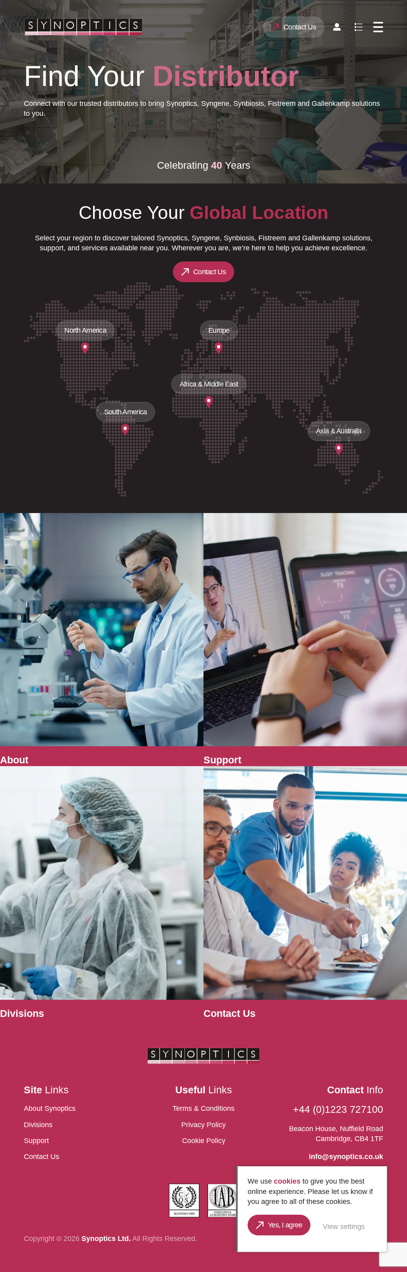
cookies (287, 1181)
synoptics (83, 27)
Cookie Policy (203, 1141)
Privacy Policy (203, 1125)
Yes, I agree (285, 1225)
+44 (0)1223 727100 (338, 1109)
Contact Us (299, 27)
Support (36, 1141)
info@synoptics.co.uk (346, 1157)
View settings (344, 1227)
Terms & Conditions (203, 1108)
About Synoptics (50, 1108)
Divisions (38, 1125)
